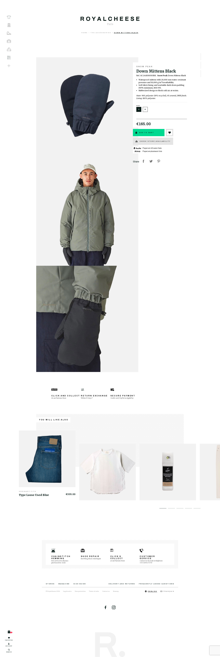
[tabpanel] (49, 463)
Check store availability (155, 141)
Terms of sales (94, 591)
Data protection (80, 591)
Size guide (79, 584)
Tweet (151, 161)
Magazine (64, 584)
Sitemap (116, 591)
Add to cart (146, 132)
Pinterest (159, 161)
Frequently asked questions (156, 584)
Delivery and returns (122, 584)
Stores (50, 584)
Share (143, 161)
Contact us (106, 591)
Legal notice (67, 591)
